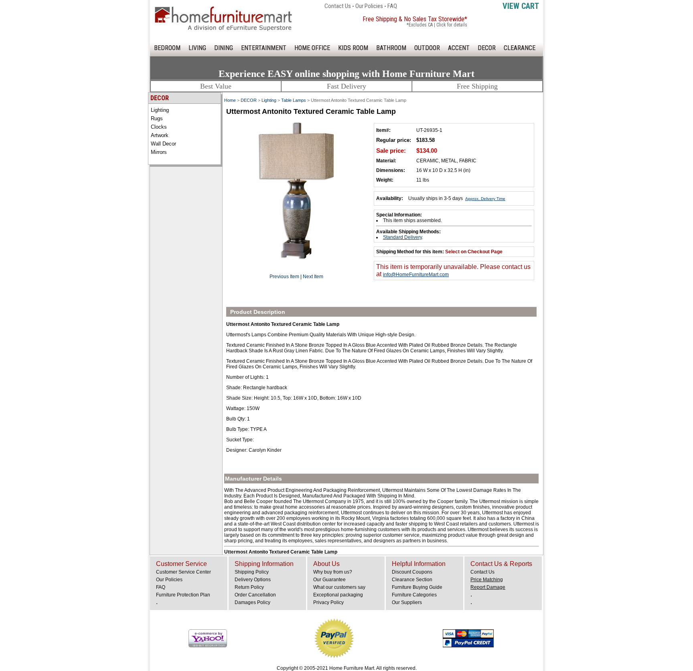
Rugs (157, 118)
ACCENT (459, 48)
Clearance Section (412, 579)
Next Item (313, 276)
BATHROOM (391, 48)
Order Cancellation (255, 595)
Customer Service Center (183, 572)
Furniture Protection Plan (183, 595)
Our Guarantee (329, 579)
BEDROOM (167, 48)
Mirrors (159, 152)
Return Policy (249, 587)
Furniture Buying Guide (417, 587)
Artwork (159, 135)
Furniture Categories (414, 595)
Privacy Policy (328, 602)
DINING (223, 48)
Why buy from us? (332, 572)
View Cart (521, 6)
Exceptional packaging (338, 595)
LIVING (197, 48)
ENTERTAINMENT (263, 48)
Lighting (160, 110)
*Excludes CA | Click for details (437, 25)
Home (230, 100)
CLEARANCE (519, 48)
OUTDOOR (427, 48)
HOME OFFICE (312, 48)
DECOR (487, 48)
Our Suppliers (407, 602)
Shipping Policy (252, 572)
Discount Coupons (412, 572)
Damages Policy (252, 602)
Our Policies (369, 6)
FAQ (392, 6)
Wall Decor (163, 144)
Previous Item (284, 276)
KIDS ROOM (353, 48)
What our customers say (339, 587)
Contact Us (337, 6)
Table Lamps (293, 100)
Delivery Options (253, 579)
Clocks (159, 127)
